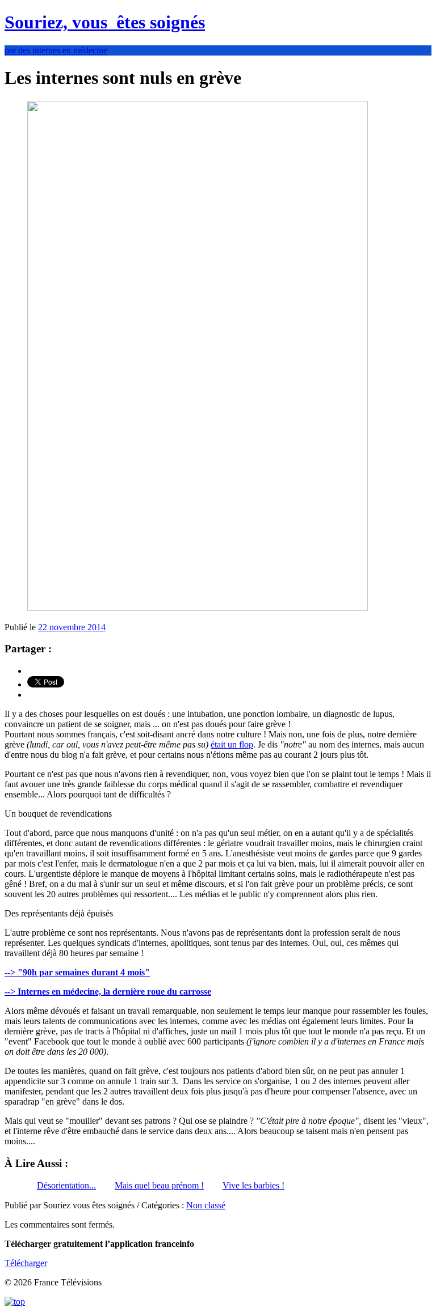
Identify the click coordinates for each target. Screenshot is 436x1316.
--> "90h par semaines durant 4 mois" (77, 972)
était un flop (232, 744)
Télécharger (26, 1263)
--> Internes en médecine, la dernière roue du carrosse (108, 991)
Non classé (205, 1205)
